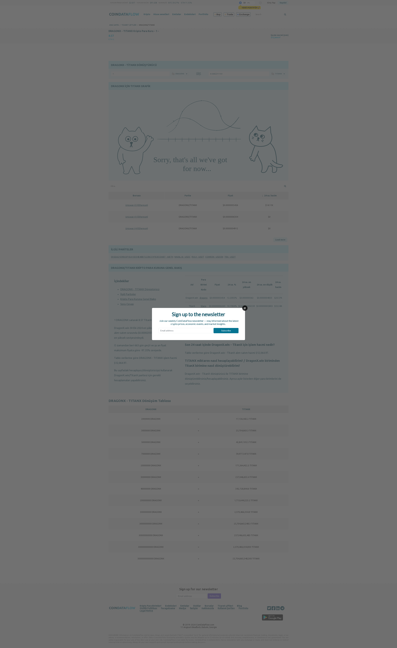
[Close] (245, 308)
